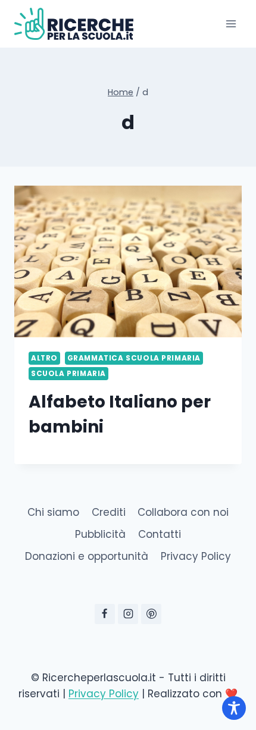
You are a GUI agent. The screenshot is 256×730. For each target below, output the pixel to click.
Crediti (109, 512)
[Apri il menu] (231, 23)
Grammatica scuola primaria (134, 358)
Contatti (159, 534)
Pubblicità (100, 534)
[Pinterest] (151, 614)
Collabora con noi (183, 512)
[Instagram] (128, 614)
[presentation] (128, 261)
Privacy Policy (196, 556)
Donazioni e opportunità (86, 556)
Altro (44, 358)
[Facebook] (105, 614)
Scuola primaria (68, 373)
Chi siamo (53, 512)
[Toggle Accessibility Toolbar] (234, 708)
